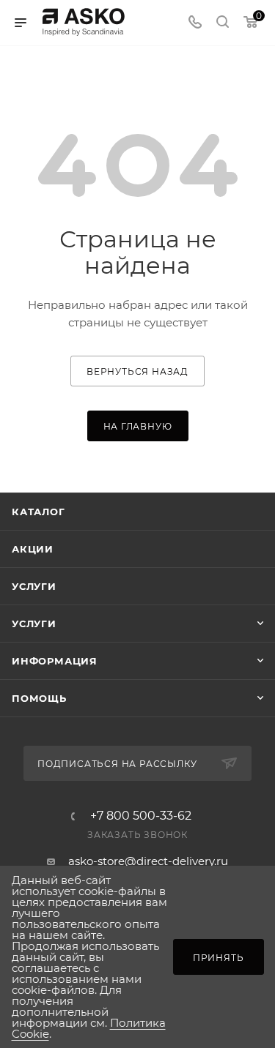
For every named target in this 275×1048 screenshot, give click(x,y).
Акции (33, 549)
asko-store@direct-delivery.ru (148, 861)
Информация (55, 661)
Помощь (39, 698)
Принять (218, 957)
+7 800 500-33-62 (140, 816)
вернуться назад (137, 371)
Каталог (38, 511)
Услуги (34, 586)
